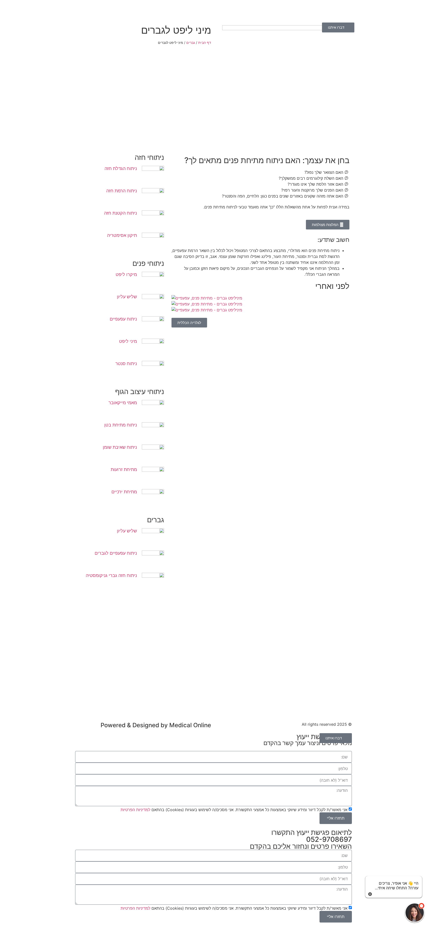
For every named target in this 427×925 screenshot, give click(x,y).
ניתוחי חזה (149, 157)
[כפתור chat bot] (415, 913)
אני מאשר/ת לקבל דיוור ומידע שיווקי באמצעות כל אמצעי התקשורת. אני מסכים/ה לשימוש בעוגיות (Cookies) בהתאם (234, 809)
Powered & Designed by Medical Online (156, 725)
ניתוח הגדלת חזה (121, 168)
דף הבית (204, 43)
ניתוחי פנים (148, 263)
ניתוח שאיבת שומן (120, 447)
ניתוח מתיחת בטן (120, 424)
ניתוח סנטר (126, 363)
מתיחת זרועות (124, 469)
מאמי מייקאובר (122, 402)
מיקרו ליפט (126, 274)
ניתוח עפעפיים (123, 319)
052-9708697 (329, 839)
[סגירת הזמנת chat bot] (370, 893)
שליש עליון (127, 296)
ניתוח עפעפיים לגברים (116, 553)
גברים (190, 43)
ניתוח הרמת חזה (121, 190)
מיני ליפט (128, 341)
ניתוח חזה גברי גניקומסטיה (111, 575)
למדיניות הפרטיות (135, 809)
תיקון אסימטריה (122, 235)
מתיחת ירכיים (124, 491)
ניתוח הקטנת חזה (120, 213)
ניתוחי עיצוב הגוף (139, 391)
